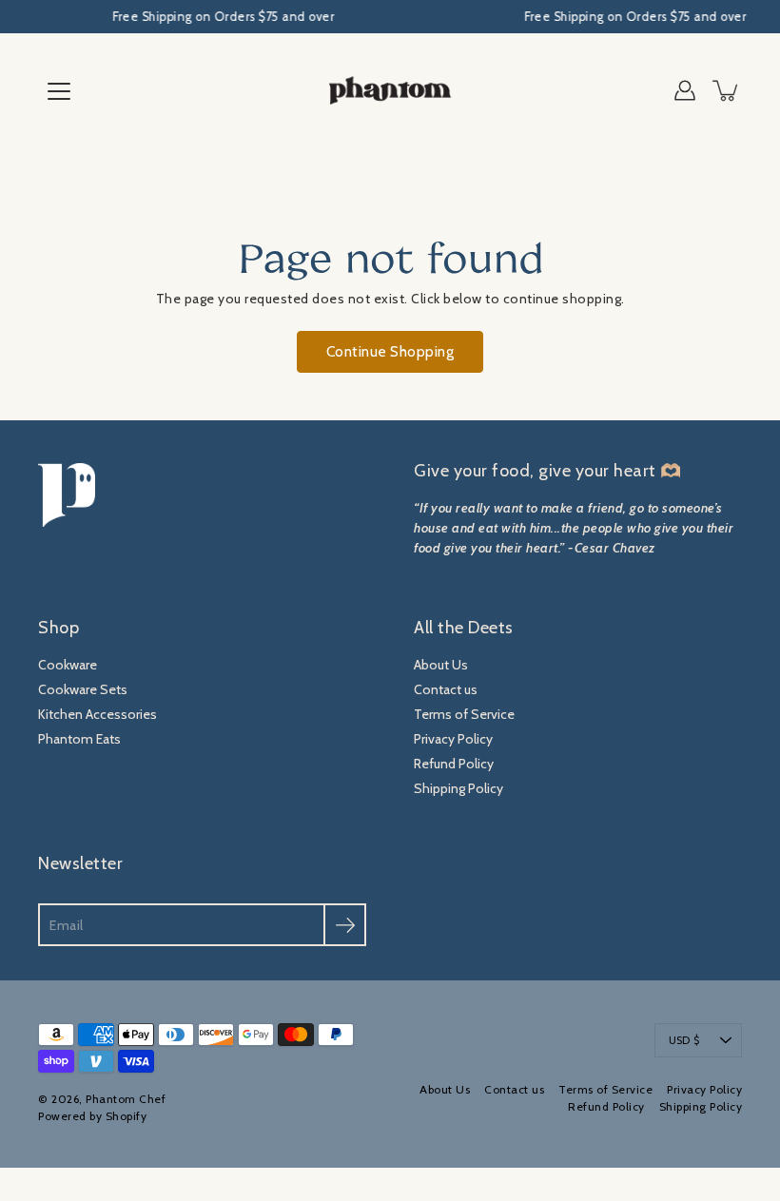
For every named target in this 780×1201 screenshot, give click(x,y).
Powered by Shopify (92, 1116)
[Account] (685, 90)
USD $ (684, 1040)
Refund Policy (454, 763)
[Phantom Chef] (390, 90)
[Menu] (59, 91)
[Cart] (727, 90)
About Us (441, 664)
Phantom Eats (79, 738)
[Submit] (344, 924)
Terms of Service (464, 714)
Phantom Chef (126, 1099)
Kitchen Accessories (97, 714)
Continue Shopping (390, 351)
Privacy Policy (453, 738)
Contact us (446, 689)
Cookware (67, 664)
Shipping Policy (458, 788)
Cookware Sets (82, 689)
